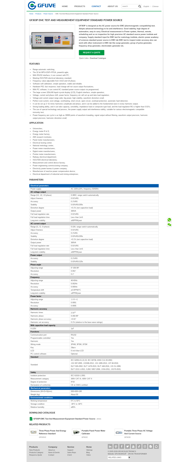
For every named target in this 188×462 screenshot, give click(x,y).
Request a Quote (35, 455)
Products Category (36, 452)
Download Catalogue (98, 58)
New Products (34, 450)
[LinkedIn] (110, 446)
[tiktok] (139, 446)
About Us (113, 6)
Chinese (155, 6)
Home (65, 6)
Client (69, 455)
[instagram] (144, 446)
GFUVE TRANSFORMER (137, 454)
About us (51, 450)
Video (88, 455)
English (146, 6)
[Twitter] (127, 446)
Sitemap (89, 450)
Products (79, 6)
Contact (96, 6)
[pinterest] (116, 446)
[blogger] (150, 446)
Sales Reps (71, 452)
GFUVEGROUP (120, 454)
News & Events (54, 452)
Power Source (48, 14)
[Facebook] (121, 446)
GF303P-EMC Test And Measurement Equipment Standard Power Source (64, 419)
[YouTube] (133, 446)
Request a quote (91, 53)
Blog (88, 452)
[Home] (42, 10)
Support (70, 450)
